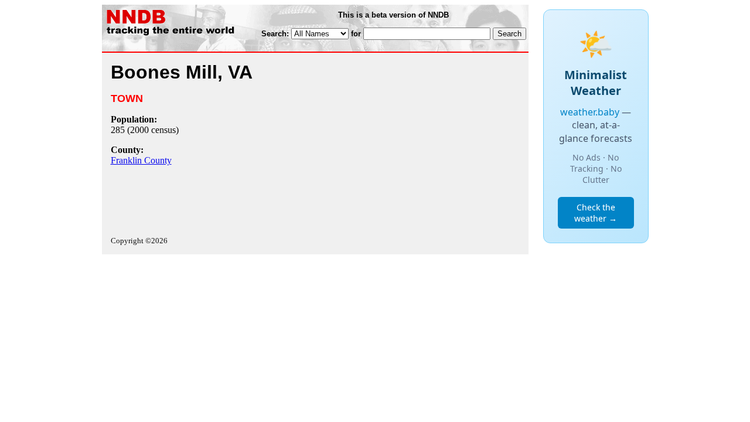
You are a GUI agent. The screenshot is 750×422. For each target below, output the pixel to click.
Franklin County (141, 160)
